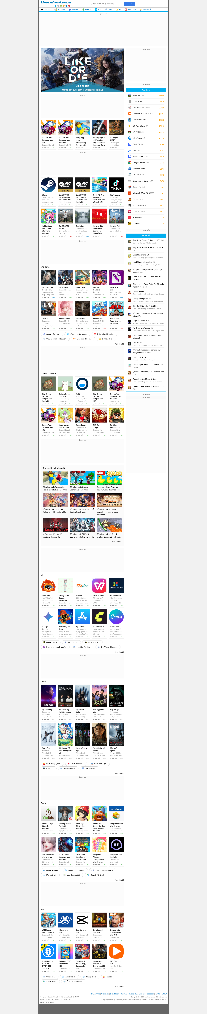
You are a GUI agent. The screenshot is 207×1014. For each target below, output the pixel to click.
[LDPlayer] (129, 223)
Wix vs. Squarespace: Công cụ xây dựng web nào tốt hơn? (147, 351)
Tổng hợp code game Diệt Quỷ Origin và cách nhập (147, 270)
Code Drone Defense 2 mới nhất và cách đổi (147, 278)
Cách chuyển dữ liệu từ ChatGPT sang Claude (148, 365)
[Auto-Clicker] (129, 101)
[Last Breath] (129, 343)
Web (43, 575)
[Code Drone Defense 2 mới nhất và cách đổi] (129, 278)
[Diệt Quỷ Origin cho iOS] (129, 300)
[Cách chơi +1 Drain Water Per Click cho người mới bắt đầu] (129, 285)
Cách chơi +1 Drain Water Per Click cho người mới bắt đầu (148, 285)
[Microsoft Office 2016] (129, 193)
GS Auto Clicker (140, 126)
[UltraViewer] (129, 138)
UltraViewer (139, 138)
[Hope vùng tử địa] (129, 358)
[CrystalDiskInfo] (129, 120)
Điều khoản (114, 994)
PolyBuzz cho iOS (141, 321)
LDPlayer (136, 224)
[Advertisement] (103, 32)
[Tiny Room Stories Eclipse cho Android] (129, 248)
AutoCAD (139, 211)
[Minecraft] (129, 95)
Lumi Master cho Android (144, 262)
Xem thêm (119, 344)
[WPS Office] (129, 217)
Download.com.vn (149, 997)
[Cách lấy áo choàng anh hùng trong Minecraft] (129, 336)
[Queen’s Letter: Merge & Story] (129, 380)
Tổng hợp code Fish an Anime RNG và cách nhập (148, 314)
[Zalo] (129, 150)
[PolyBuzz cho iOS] (129, 322)
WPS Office (137, 218)
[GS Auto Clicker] (129, 126)
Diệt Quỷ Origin (139, 291)
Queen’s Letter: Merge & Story (145, 379)
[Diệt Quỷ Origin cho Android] (129, 307)
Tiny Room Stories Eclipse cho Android (148, 248)
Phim (43, 682)
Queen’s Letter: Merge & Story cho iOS (148, 387)
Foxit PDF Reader (143, 114)
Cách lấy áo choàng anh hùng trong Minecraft (147, 336)
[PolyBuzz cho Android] (129, 329)
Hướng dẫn (133, 994)
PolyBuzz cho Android (143, 328)
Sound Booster (140, 205)
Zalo (136, 150)
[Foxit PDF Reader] (129, 113)
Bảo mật (124, 994)
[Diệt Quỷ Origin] (129, 292)
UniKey (141, 108)
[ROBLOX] (129, 144)
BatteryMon (139, 187)
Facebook (150, 994)
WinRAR (138, 132)
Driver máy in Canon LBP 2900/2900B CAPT (143, 182)
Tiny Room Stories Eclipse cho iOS (148, 240)
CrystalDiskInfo (140, 120)
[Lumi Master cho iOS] (129, 256)
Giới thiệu (105, 994)
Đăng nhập (95, 994)
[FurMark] (129, 199)
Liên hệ (142, 994)
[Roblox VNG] (129, 156)
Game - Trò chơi (48, 373)
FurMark (138, 199)
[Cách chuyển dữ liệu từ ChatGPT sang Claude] (129, 365)
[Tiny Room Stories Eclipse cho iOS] (129, 241)
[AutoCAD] (129, 211)
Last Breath (137, 343)
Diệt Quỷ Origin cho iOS (142, 299)
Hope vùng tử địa (139, 357)
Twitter (157, 994)
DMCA (164, 994)
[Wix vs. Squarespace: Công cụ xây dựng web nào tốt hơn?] (129, 351)
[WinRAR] (129, 132)
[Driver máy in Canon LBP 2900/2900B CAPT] (129, 181)
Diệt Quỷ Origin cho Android (145, 306)
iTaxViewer (138, 175)
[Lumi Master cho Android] (129, 263)
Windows (45, 267)
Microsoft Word (141, 169)
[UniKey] (129, 107)
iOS (42, 909)
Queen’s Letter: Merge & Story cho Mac (148, 373)
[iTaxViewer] (129, 175)
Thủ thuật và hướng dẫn (54, 468)
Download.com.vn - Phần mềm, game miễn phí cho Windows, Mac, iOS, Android (56, 3)
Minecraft (138, 95)
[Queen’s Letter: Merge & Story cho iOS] (129, 387)
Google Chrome (141, 163)
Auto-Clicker (139, 101)
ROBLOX (138, 144)
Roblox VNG (140, 156)
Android (44, 803)
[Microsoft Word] (129, 168)
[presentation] (45, 69)
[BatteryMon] (129, 187)
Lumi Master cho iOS (141, 255)
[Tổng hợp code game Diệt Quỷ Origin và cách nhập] (129, 270)
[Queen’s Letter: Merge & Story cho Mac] (129, 373)
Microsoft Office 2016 (143, 194)
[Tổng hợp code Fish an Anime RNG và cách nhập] (129, 314)
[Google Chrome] (129, 162)
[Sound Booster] (129, 205)
